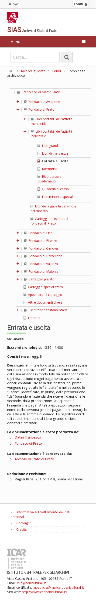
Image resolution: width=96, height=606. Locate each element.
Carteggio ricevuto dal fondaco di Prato (49, 220)
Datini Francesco (28, 437)
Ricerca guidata (33, 71)
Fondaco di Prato (41, 109)
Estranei (33, 318)
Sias (15, 4)
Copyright (23, 523)
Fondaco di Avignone (43, 101)
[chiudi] (18, 109)
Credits (21, 529)
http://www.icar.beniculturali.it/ (44, 592)
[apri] (18, 101)
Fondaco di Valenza (42, 263)
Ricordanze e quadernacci (50, 178)
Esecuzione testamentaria (47, 310)
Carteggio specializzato (45, 287)
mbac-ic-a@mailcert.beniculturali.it (58, 587)
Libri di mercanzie (54, 153)
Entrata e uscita (55, 161)
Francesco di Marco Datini (41, 92)
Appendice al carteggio (44, 294)
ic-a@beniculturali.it (31, 583)
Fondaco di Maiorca (42, 271)
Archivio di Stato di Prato (34, 459)
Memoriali (49, 169)
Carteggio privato (41, 279)
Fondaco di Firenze (42, 240)
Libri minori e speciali (57, 196)
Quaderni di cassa (55, 189)
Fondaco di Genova (42, 248)
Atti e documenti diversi (45, 302)
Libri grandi (49, 145)
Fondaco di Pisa (39, 233)
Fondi (56, 71)
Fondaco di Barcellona (44, 256)
